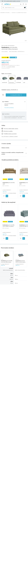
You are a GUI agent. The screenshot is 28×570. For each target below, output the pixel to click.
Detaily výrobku (5, 147)
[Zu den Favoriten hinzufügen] (3, 95)
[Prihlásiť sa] (20, 4)
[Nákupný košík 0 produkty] (26, 4)
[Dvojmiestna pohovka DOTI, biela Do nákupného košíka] (23, 196)
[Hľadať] (3, 7)
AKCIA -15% (4, 57)
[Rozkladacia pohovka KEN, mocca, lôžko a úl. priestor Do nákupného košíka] (7, 238)
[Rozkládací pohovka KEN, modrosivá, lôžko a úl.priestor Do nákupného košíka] (23, 238)
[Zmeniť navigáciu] (2, 4)
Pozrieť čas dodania (9, 107)
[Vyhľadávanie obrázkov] (24, 7)
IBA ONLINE (12, 57)
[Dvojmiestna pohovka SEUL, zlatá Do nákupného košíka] (7, 196)
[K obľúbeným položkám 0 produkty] (23, 4)
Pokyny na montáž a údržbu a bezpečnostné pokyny (12, 153)
